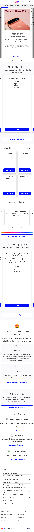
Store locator (4, 524)
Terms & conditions (23, 511)
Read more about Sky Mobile (17, 382)
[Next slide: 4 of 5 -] (21, 60)
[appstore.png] (12, 446)
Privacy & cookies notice (7, 514)
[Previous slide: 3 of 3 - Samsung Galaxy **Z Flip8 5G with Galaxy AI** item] (12, 135)
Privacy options (5, 511)
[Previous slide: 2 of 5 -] (12, 60)
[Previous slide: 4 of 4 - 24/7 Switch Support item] (12, 227)
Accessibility (21, 514)
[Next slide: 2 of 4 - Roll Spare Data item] (21, 227)
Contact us (21, 517)
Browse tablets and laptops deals (17, 315)
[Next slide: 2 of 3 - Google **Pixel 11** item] (21, 135)
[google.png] (22, 446)
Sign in (31, 2)
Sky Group (21, 520)
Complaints (4, 520)
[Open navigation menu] (2, 2)
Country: (24, 528)
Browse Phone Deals (17, 139)
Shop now (9, 170)
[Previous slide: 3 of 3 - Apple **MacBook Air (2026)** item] (12, 310)
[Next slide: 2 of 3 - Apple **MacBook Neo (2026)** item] (21, 310)
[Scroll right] (32, 5)
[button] (17, 473)
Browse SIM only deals (17, 407)
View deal (17, 129)
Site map (3, 517)
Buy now (16, 56)
